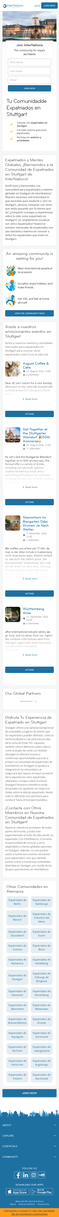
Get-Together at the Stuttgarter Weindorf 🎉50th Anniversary (36, 435)
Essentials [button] (10, 1146)
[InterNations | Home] (12, 6)
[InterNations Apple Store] (17, 1191)
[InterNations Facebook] (17, 1175)
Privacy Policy (43, 1204)
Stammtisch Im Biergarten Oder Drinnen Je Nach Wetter (36, 523)
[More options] (36, 701)
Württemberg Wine (33, 611)
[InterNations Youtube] (41, 1175)
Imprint (13, 1204)
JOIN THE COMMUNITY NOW (29, 313)
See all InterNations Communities (29, 1214)
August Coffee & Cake (36, 365)
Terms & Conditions (27, 1204)
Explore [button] (8, 1135)
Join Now (49, 5)
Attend (29, 414)
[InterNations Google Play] (41, 1191)
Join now (29, 88)
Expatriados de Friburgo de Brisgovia (42, 977)
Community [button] (10, 1156)
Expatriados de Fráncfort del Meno (42, 917)
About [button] (7, 1125)
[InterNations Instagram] (33, 1175)
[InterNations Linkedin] (25, 1175)
